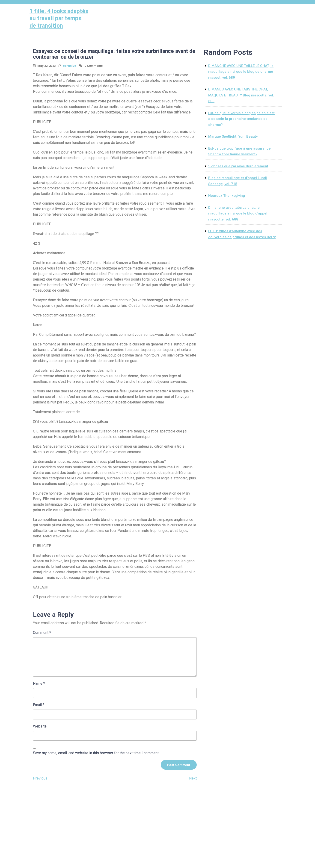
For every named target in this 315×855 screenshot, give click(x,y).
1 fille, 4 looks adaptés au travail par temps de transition (59, 18)
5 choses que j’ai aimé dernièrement (238, 166)
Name (39, 683)
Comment (42, 632)
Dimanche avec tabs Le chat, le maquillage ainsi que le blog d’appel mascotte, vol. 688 (237, 213)
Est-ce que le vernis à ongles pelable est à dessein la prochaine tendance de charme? (241, 119)
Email (38, 705)
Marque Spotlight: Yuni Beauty (233, 136)
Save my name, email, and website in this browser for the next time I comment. (96, 753)
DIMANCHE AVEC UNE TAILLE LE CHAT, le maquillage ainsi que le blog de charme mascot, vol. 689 (240, 72)
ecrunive (69, 65)
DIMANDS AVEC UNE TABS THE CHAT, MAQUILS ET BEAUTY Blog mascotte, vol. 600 (241, 95)
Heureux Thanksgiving (226, 196)
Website (40, 726)
